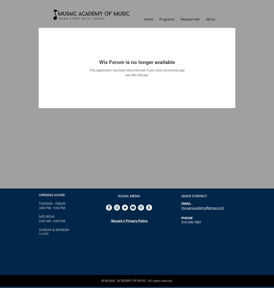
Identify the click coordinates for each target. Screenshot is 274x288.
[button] (167, 19)
